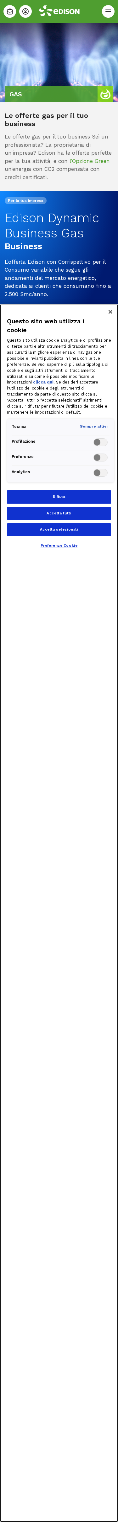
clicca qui (43, 382)
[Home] (9, 11)
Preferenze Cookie (59, 545)
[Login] (25, 11)
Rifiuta (59, 496)
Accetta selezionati (59, 529)
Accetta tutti (59, 513)
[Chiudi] (110, 312)
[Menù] (108, 11)
